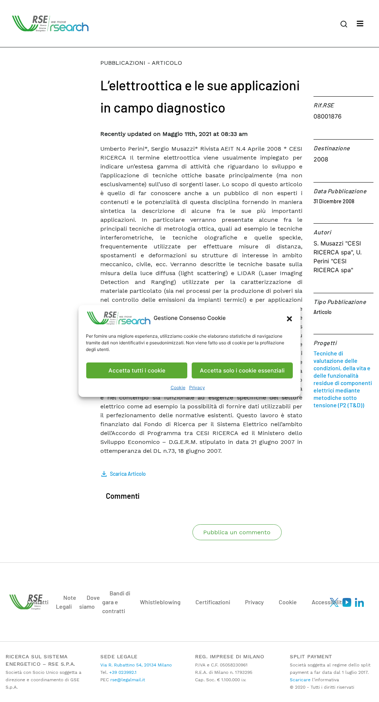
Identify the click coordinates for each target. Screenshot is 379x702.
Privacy (197, 387)
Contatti (37, 601)
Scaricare (300, 679)
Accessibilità (328, 601)
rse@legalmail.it (127, 679)
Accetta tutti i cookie (136, 370)
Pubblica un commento (237, 532)
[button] (289, 318)
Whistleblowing (160, 601)
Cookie (178, 387)
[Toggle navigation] (360, 23)
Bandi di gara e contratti (116, 601)
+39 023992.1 (122, 672)
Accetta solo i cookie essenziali (242, 370)
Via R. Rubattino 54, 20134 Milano (136, 665)
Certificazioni (212, 601)
